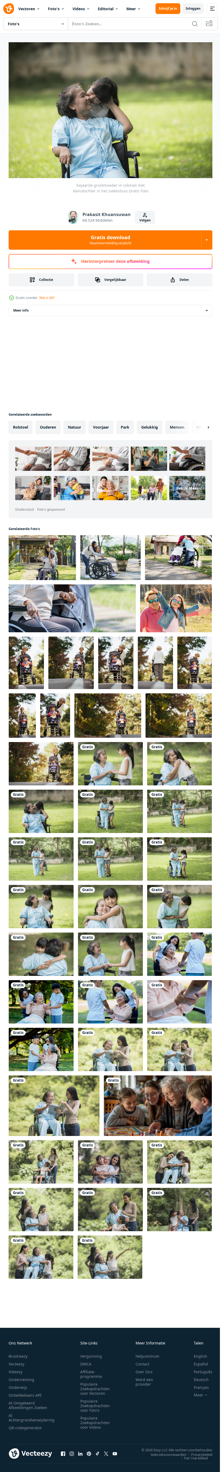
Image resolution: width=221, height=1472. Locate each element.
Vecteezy (16, 1361)
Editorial (105, 8)
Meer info (21, 307)
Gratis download (110, 239)
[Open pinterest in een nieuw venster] (89, 1451)
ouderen (48, 424)
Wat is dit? (46, 297)
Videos (78, 8)
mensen (177, 424)
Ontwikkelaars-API (25, 1392)
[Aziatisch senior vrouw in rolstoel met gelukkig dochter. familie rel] (110, 554)
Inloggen (193, 8)
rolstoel (20, 424)
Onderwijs (18, 1384)
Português (199, 1369)
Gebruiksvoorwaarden (164, 1451)
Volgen (145, 220)
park (125, 424)
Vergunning (91, 1353)
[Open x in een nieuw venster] (106, 1451)
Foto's (54, 8)
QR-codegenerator (25, 1425)
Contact (142, 1361)
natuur (74, 424)
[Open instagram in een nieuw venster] (72, 1451)
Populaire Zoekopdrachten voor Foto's (95, 1403)
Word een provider (144, 1379)
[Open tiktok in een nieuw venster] (97, 1451)
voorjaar (101, 424)
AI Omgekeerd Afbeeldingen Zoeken (28, 1402)
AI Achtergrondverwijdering (31, 1415)
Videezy (15, 1369)
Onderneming (21, 1376)
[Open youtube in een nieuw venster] (115, 1451)
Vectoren (26, 8)
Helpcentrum (147, 1353)
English (196, 1353)
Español (197, 1361)
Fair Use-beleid (192, 1455)
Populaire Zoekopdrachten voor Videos (95, 1420)
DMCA (85, 1361)
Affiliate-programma (91, 1371)
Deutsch (197, 1376)
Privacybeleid (197, 1451)
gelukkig (149, 424)
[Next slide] (199, 424)
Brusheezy (18, 1353)
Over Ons (144, 1369)
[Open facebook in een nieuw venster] (63, 1451)
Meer (131, 8)
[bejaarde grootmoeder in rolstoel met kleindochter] (110, 951)
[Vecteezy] (8, 8)
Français (197, 1384)
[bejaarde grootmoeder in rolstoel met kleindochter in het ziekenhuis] (110, 761)
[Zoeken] (195, 23)
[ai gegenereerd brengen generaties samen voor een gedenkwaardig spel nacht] (158, 1103)
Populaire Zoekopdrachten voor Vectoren (95, 1386)
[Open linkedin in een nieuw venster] (80, 1451)
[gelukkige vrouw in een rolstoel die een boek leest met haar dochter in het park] (110, 1046)
